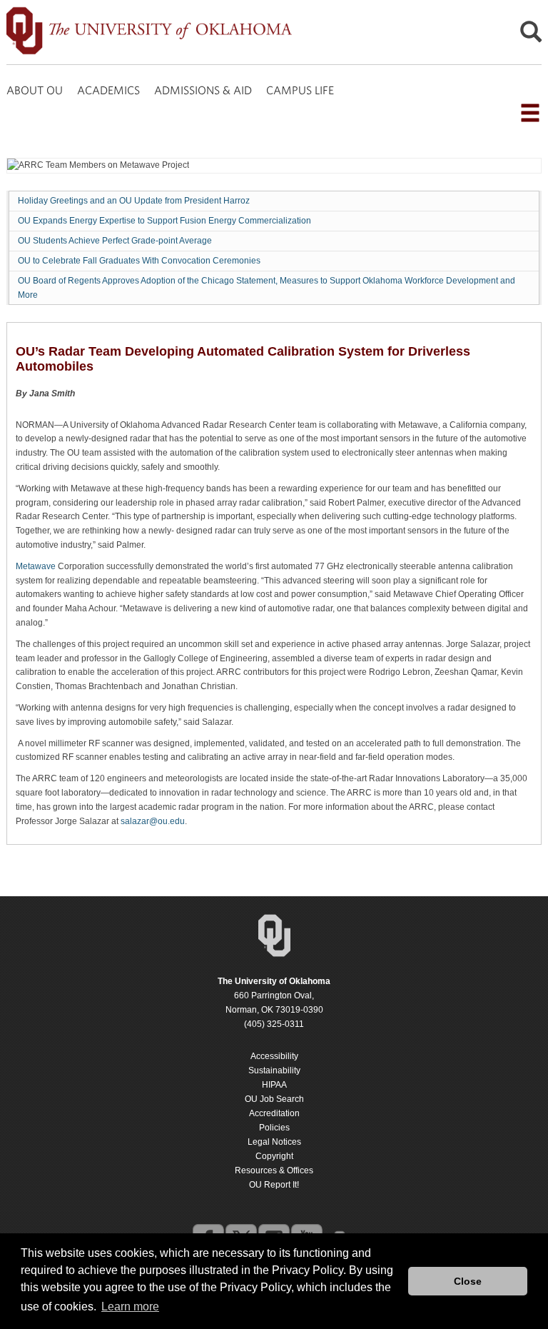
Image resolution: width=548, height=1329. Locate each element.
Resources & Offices (274, 1170)
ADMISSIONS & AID (203, 90)
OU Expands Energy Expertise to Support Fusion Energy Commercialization (164, 221)
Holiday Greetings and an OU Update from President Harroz (134, 201)
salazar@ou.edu (153, 821)
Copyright (274, 1156)
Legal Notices (274, 1142)
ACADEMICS (108, 90)
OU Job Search (274, 1099)
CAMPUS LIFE (300, 90)
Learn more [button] (130, 1306)
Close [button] (468, 1281)
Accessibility (274, 1056)
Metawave (36, 566)
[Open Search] (531, 35)
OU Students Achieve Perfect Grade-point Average (115, 241)
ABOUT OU (34, 90)
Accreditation (274, 1113)
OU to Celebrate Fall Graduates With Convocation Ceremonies (139, 261)
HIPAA (274, 1085)
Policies (274, 1128)
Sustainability (274, 1070)
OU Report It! (274, 1185)
